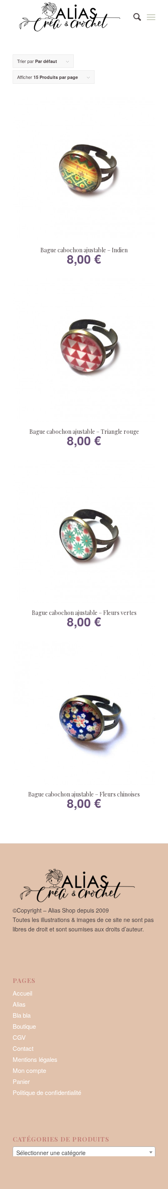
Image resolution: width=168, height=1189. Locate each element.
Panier (21, 1081)
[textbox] (84, 1152)
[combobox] (84, 1152)
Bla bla (22, 1015)
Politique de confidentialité (47, 1092)
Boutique (24, 1026)
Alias (19, 1004)
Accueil (22, 993)
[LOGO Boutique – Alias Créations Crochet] (70, 16)
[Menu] (151, 16)
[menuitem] (133, 16)
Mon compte (29, 1070)
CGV (19, 1037)
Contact (23, 1048)
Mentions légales (35, 1059)
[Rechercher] (133, 16)
